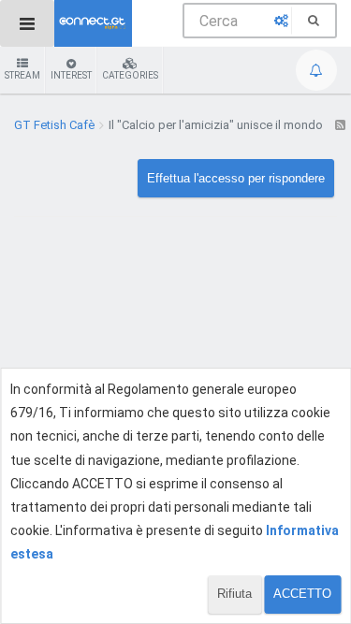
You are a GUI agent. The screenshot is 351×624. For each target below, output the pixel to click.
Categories (130, 75)
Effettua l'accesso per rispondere (236, 178)
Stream (22, 75)
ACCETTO (302, 594)
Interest (71, 75)
